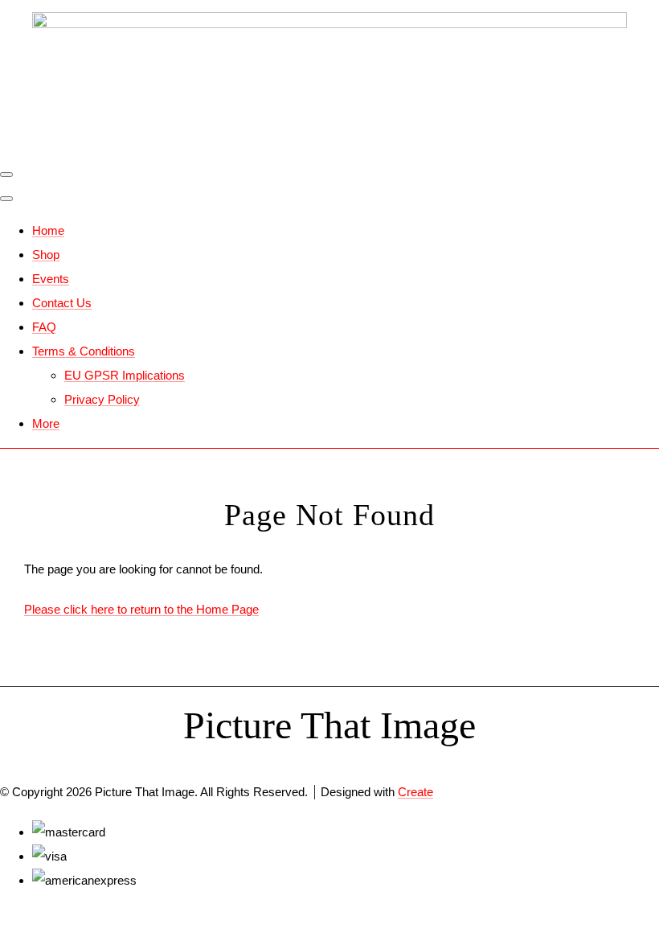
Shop (45, 254)
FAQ (44, 327)
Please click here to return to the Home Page (141, 609)
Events (50, 279)
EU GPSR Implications (124, 375)
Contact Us (62, 303)
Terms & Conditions (83, 351)
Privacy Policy (102, 399)
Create (415, 792)
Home (48, 230)
